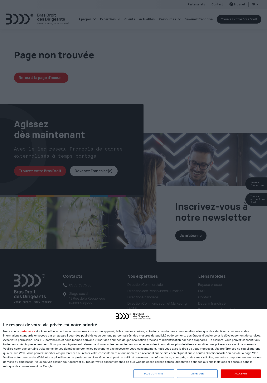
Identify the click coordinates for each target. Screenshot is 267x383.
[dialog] (133, 346)
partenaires (27, 331)
